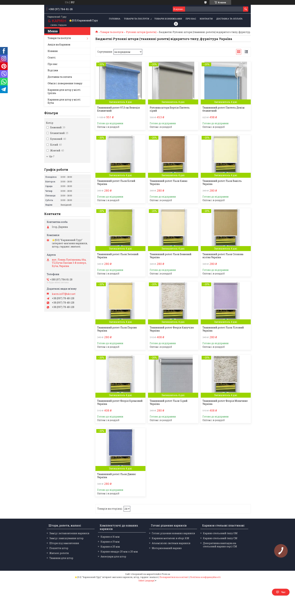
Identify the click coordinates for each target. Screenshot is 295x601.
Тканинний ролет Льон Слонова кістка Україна (222, 256)
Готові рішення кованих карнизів (173, 533)
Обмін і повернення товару (65, 83)
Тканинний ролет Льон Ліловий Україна (223, 329)
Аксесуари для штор (113, 556)
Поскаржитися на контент (173, 577)
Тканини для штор (61, 558)
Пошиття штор (58, 548)
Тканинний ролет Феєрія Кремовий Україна (120, 402)
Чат (283, 592)
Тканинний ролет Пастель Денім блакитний (223, 109)
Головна (114, 18)
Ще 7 (51, 156)
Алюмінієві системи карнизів (171, 543)
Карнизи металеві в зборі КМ (170, 538)
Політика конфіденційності (205, 577)
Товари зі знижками (168, 18)
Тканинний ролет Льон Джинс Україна (116, 476)
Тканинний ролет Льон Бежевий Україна (170, 256)
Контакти (206, 18)
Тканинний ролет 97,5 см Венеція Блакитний (118, 109)
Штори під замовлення (64, 543)
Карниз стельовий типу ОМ (220, 533)
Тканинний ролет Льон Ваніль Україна (222, 182)
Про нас (191, 18)
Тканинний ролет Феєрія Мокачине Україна (225, 402)
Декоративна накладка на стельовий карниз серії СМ (220, 545)
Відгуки (53, 70)
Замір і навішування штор (66, 538)
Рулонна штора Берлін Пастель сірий (170, 109)
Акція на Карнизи (59, 44)
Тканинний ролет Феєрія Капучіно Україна (172, 329)
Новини (53, 51)
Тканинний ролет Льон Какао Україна (168, 182)
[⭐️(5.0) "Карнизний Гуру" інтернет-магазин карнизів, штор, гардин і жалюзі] (57, 20)
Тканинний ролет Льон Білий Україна (116, 182)
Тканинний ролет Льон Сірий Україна (168, 402)
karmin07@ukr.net (63, 293)
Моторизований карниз (167, 548)
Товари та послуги (136, 18)
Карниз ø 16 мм (110, 536)
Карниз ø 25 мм (110, 546)
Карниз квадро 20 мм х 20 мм (119, 551)
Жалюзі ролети (59, 553)
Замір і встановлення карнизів (69, 533)
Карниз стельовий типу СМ (220, 538)
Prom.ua (166, 574)
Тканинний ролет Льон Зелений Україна (117, 256)
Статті (52, 57)
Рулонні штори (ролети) (141, 32)
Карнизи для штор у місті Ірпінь (64, 91)
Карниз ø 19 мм (110, 541)
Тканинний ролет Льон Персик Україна (117, 329)
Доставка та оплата (229, 18)
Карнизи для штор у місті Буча (64, 101)
